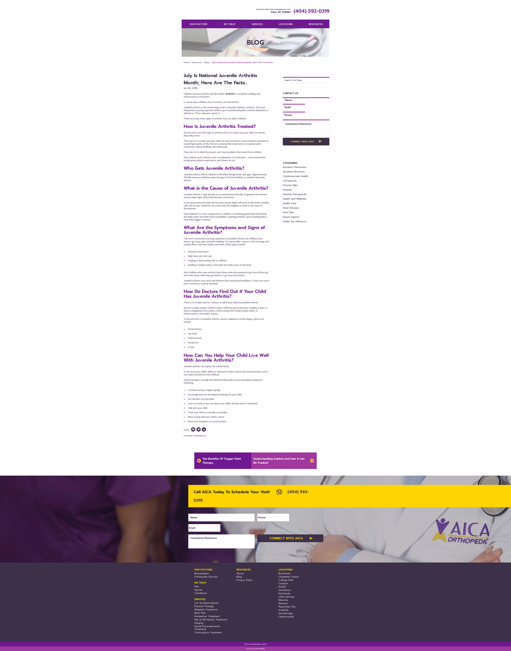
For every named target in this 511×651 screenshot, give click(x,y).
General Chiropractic (295, 194)
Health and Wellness (294, 199)
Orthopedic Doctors (206, 576)
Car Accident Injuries (206, 602)
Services (257, 24)
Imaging (198, 622)
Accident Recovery (294, 172)
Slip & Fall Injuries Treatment (210, 619)
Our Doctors (198, 24)
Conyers (283, 583)
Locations (286, 24)
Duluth (282, 586)
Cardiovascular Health (295, 176)
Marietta (283, 600)
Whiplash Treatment (205, 609)
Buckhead (284, 573)
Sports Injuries (291, 217)
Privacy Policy (244, 580)
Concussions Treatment (208, 632)
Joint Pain (288, 212)
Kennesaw (284, 593)
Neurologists (201, 573)
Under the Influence (294, 221)
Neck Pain (200, 612)
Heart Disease (291, 208)
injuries (198, 589)
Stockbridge (286, 613)
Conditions (200, 593)
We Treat (230, 24)
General (287, 190)
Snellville (284, 610)
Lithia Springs (286, 596)
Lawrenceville (286, 616)
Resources (197, 62)
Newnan (283, 603)
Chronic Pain (290, 185)
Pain (196, 586)
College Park (286, 580)
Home (186, 62)
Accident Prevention (294, 167)
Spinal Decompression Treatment (207, 628)
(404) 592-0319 (311, 11)
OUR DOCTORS (203, 570)
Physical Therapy (204, 606)
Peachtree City (287, 606)
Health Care (289, 203)
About (240, 573)
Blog (207, 62)
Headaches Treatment (207, 616)
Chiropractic (200, 436)
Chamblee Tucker (289, 576)
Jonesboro (285, 590)
